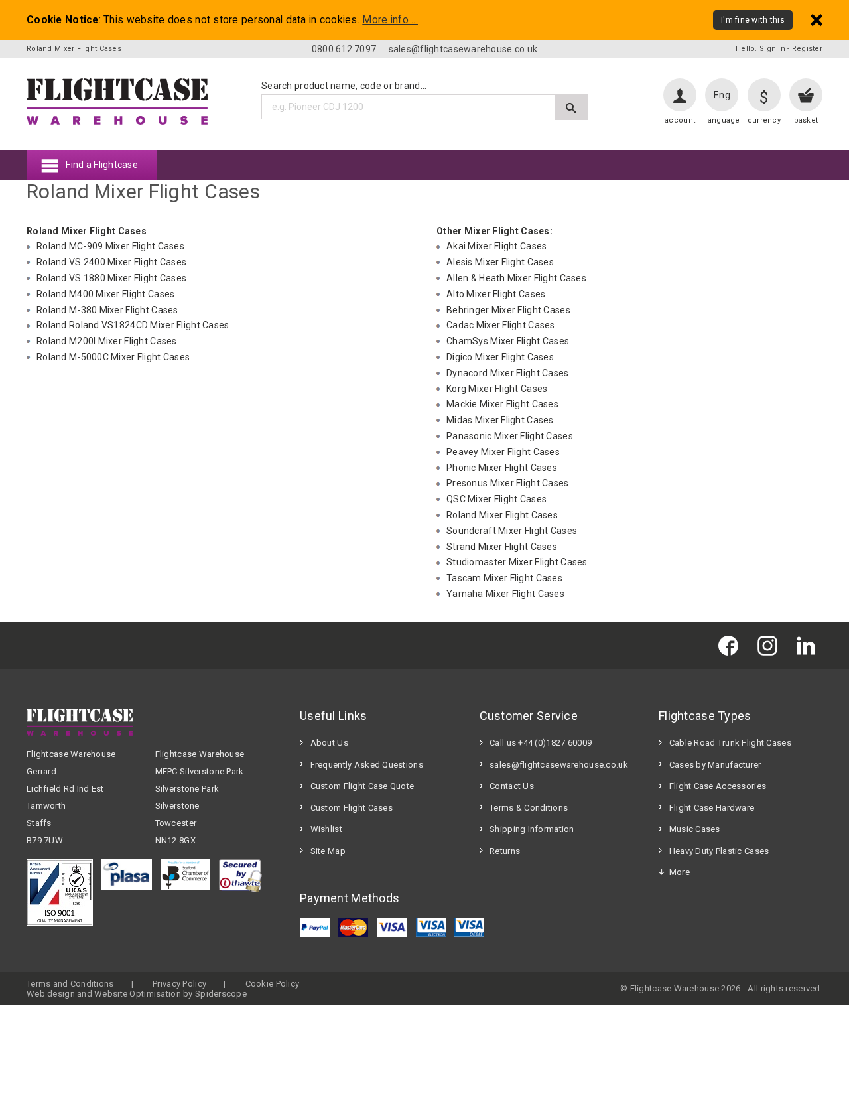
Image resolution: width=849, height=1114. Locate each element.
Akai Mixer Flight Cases (496, 246)
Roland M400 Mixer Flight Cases (105, 294)
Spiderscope (221, 994)
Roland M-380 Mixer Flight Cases (107, 310)
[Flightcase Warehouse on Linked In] (809, 645)
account (680, 120)
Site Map (328, 851)
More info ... (390, 20)
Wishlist (326, 829)
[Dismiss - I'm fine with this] (816, 20)
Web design (51, 994)
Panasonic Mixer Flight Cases (509, 436)
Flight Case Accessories (717, 786)
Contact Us (512, 786)
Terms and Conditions (70, 984)
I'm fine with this (753, 20)
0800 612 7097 (344, 49)
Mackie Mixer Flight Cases (502, 404)
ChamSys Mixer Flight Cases (507, 341)
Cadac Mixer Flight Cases (500, 325)
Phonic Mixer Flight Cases (501, 467)
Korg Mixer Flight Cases (496, 388)
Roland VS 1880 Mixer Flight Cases (111, 278)
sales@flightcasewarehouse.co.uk (463, 49)
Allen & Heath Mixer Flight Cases (516, 278)
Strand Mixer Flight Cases (501, 546)
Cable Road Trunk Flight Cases (730, 743)
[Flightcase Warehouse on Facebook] (731, 645)
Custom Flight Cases (351, 808)
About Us (329, 743)
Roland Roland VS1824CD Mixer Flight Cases (132, 325)
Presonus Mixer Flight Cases (507, 483)
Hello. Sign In (760, 48)
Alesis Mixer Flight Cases (500, 262)
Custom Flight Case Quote (362, 786)
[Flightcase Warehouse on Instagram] (770, 645)
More (679, 872)
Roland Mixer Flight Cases (502, 515)
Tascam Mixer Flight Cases (504, 578)
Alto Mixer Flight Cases (495, 294)
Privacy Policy (179, 984)
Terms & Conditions (529, 808)
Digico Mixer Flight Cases (500, 357)
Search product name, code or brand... (343, 85)
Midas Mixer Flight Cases (500, 420)
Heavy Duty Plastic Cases (719, 851)
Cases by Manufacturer (715, 765)
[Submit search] (571, 107)
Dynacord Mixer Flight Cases (507, 373)
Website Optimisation (137, 994)
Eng (722, 95)
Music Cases (694, 829)
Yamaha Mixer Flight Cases (505, 594)
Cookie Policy (272, 984)
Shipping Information (532, 829)
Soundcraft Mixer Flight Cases (511, 530)
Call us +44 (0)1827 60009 (541, 743)
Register (807, 48)
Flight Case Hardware (712, 808)
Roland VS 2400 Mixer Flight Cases (111, 262)
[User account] (679, 94)
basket (806, 120)
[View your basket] (805, 94)
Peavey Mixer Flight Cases (503, 452)
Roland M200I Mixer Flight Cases (106, 341)
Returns (505, 851)
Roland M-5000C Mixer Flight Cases (113, 357)
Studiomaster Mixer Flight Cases (517, 562)
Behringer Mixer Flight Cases (508, 310)
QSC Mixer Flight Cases (496, 499)
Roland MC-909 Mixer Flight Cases (110, 246)
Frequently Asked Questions (366, 765)
